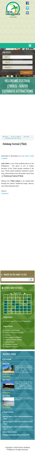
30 (6, 312)
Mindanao (5, 136)
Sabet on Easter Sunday (13, 339)
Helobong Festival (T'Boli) (13, 138)
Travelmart (4, 193)
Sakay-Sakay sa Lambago (14, 332)
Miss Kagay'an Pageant (13, 337)
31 (10, 312)
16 (6, 307)
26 (18, 309)
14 (26, 304)
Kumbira (8, 335)
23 (6, 309)
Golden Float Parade (12, 330)
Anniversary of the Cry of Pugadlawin (18, 321)
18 (14, 307)
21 (26, 307)
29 (30, 309)
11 (14, 304)
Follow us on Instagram (27, 12)
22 (30, 307)
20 (22, 307)
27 (22, 309)
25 (14, 309)
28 (26, 309)
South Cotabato (16, 136)
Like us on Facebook (27, 3)
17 (10, 307)
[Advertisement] (16, 31)
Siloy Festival (10, 342)
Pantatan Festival (11, 344)
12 (18, 304)
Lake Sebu (26, 136)
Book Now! (26, 72)
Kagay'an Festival (11, 347)
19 (18, 307)
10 (10, 304)
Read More (6, 376)
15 (30, 304)
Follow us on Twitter (27, 7)
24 (10, 309)
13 (22, 304)
